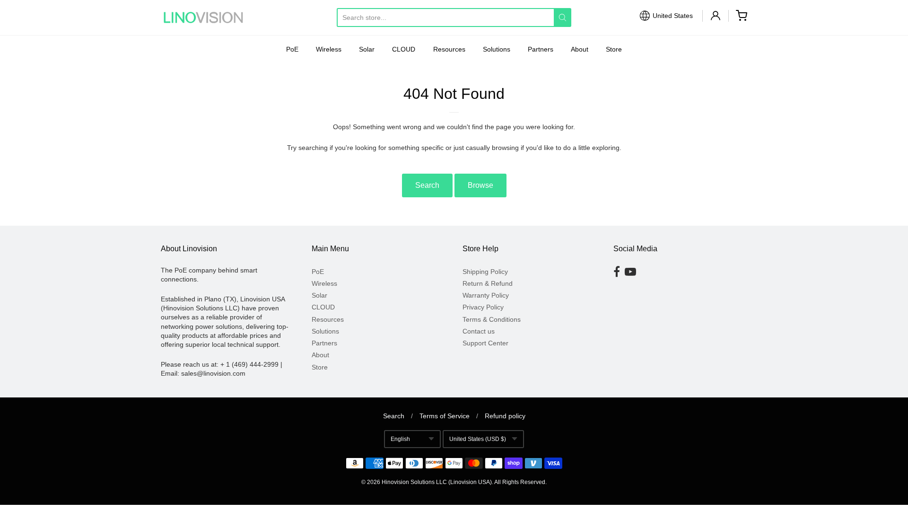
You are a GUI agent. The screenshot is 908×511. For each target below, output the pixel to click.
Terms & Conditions (492, 319)
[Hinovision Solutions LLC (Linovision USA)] (203, 17)
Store (614, 49)
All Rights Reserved (519, 482)
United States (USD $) (477, 439)
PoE (292, 49)
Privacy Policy (483, 307)
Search (427, 185)
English (400, 439)
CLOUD (403, 49)
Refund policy (505, 416)
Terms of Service (444, 416)
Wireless (328, 49)
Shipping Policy (485, 271)
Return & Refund (488, 283)
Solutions (496, 49)
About (579, 49)
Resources (449, 49)
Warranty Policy (486, 295)
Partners (540, 49)
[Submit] (562, 17)
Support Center (485, 343)
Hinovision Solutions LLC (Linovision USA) (437, 482)
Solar (367, 49)
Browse (480, 185)
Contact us (479, 331)
